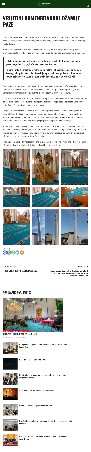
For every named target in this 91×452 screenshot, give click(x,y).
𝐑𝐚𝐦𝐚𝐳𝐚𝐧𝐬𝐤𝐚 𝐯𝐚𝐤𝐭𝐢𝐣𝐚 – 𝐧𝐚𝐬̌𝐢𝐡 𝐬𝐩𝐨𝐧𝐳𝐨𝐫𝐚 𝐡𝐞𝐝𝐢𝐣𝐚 (36, 390)
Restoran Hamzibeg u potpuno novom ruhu (35, 405)
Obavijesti (23, 331)
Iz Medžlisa (7, 331)
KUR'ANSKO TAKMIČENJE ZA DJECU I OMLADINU (20, 334)
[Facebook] (5, 252)
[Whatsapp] (13, 252)
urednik (7, 337)
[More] (22, 252)
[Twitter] (17, 252)
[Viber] (9, 252)
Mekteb (15, 331)
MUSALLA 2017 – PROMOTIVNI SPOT (32, 359)
